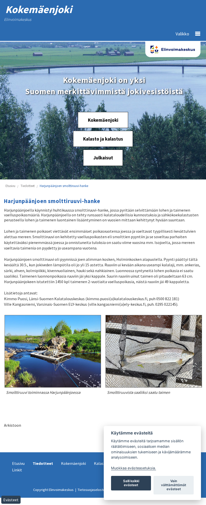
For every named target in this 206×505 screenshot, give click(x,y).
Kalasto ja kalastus (103, 139)
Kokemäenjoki (103, 120)
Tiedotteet (28, 186)
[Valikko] (195, 34)
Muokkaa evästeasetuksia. (133, 468)
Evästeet (11, 499)
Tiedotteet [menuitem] (43, 463)
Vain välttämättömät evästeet (173, 485)
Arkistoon (12, 425)
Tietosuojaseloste (91, 489)
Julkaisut (103, 158)
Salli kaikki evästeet (131, 483)
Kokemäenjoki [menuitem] (73, 463)
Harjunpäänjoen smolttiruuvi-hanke (64, 186)
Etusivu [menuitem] (18, 463)
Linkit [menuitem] (17, 469)
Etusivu (10, 186)
